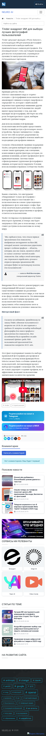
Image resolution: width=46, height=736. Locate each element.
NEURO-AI (6, 730)
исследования (22, 713)
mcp (6, 692)
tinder (6, 405)
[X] (15, 438)
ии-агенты (32, 708)
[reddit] (19, 438)
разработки (25, 718)
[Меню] (41, 12)
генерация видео (26, 703)
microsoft (17, 692)
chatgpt (25, 680)
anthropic (10, 680)
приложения (18, 405)
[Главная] (2, 18)
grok (31, 686)
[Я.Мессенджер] (5, 438)
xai (18, 698)
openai (31, 692)
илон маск (8, 713)
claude (37, 680)
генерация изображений (13, 708)
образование (10, 718)
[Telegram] (12, 438)
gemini (7, 686)
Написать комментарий (13, 453)
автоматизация (31, 698)
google (20, 686)
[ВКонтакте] (8, 438)
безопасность (9, 703)
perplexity (8, 698)
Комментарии (10, 446)
